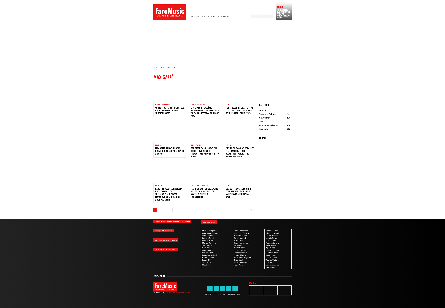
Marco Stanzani (271, 245)
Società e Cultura (199, 185)
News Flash (196, 145)
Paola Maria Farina (241, 231)
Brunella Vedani (271, 258)
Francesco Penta (271, 231)
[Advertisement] (222, 46)
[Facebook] (210, 288)
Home (155, 67)
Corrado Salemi (271, 238)
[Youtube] (235, 288)
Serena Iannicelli (240, 238)
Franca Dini (206, 260)
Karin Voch (269, 262)
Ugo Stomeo (270, 248)
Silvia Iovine (238, 240)
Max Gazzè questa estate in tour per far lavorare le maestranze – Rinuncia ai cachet (238, 192)
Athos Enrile (206, 262)
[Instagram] (216, 288)
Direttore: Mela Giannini (163, 231)
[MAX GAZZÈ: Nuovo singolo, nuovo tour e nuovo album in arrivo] (169, 132)
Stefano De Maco (208, 253)
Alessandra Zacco (272, 265)
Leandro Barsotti (208, 238)
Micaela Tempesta (272, 250)
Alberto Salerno (271, 240)
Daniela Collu (207, 248)
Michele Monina (240, 255)
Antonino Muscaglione (242, 258)
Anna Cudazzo (207, 250)
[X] (228, 288)
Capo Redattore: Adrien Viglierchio (166, 240)
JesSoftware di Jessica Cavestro (177, 293)
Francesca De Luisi (209, 255)
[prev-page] (260, 145)
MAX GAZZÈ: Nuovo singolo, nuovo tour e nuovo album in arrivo (169, 151)
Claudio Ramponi (271, 236)
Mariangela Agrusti (209, 231)
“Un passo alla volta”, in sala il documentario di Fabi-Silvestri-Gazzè (169, 110)
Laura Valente (270, 255)
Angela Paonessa (240, 262)
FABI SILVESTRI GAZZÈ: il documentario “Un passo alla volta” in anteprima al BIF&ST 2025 (205, 111)
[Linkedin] (222, 288)
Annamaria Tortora (272, 253)
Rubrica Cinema (162, 104)
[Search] (270, 16)
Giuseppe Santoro (272, 243)
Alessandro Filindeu (241, 233)
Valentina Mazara (240, 253)
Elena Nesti (238, 260)
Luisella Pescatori (272, 233)
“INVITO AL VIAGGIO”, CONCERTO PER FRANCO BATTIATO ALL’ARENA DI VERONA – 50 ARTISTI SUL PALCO (240, 152)
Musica (279, 7)
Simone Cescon (208, 245)
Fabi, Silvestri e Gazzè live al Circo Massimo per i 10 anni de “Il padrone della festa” (239, 110)
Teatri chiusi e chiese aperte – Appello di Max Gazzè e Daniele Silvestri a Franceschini (204, 192)
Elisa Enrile (206, 265)
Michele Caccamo (209, 243)
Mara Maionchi (239, 248)
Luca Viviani (270, 267)
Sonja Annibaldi (208, 236)
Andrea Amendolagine (210, 233)
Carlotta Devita (208, 258)
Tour (228, 104)
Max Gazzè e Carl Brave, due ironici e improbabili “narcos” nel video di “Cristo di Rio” (205, 152)
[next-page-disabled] (264, 145)
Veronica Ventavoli (272, 260)
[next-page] (179, 210)
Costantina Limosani (241, 243)
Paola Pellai (238, 265)
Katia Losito (238, 245)
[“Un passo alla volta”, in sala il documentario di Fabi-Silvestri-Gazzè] (169, 92)
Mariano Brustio (208, 240)
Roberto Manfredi (240, 250)
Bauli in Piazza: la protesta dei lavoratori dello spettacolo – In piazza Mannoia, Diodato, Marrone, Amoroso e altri (168, 194)
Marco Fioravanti (240, 236)
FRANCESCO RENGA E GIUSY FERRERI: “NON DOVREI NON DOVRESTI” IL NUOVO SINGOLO (283, 14)
